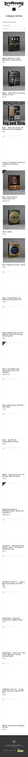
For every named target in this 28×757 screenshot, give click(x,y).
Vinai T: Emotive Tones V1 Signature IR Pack (13, 163)
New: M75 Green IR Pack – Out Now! (13, 406)
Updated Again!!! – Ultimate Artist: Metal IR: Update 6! (13, 511)
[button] (14, 9)
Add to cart (14, 54)
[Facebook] (14, 741)
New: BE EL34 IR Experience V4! (9, 198)
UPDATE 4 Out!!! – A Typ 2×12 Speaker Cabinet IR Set (13, 690)
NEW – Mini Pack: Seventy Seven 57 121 (13, 93)
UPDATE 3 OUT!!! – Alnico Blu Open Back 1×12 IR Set (13, 583)
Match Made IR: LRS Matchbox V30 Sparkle (12, 59)
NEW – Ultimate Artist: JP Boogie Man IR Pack (13, 475)
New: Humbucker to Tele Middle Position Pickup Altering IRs (12, 334)
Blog (14, 746)
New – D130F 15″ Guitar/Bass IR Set (10, 440)
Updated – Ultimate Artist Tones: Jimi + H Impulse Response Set (13, 547)
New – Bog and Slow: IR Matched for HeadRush (12, 128)
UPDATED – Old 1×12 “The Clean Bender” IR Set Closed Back (13, 654)
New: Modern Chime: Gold (13, 265)
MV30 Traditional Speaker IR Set (13, 726)
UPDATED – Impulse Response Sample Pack (12, 619)
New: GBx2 (7, 232)
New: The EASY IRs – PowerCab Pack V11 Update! (11, 370)
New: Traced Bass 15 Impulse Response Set (12, 298)
